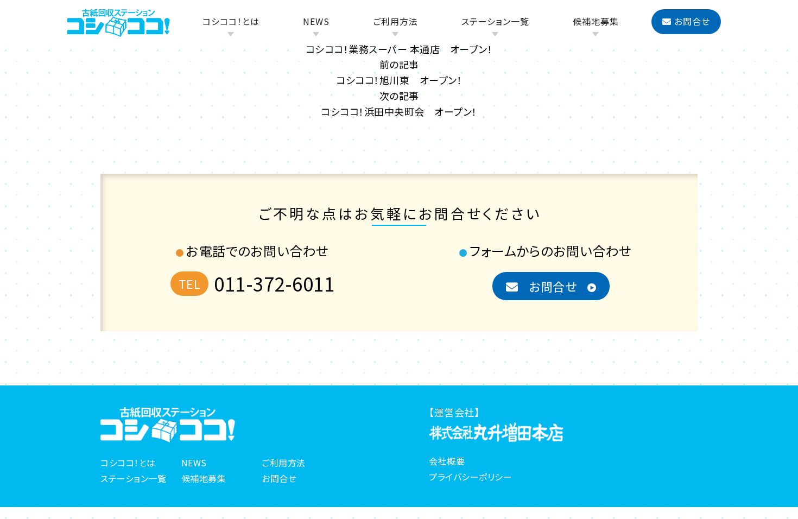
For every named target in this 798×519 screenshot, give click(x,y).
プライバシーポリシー (470, 476)
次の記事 (399, 95)
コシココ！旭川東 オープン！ (399, 80)
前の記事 (399, 64)
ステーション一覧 (495, 21)
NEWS (316, 21)
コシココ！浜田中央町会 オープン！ (399, 111)
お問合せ (692, 21)
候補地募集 (596, 21)
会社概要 (447, 460)
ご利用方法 (395, 21)
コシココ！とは (230, 21)
